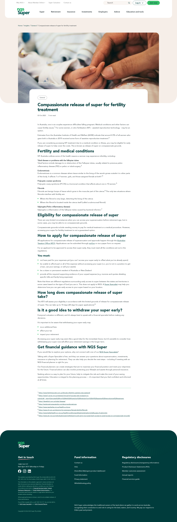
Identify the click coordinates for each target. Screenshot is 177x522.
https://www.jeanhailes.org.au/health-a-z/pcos (54, 407)
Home (20, 26)
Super (42, 11)
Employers (103, 11)
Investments (87, 11)
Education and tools (135, 11)
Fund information (80, 475)
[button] (129, 3)
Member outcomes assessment (133, 471)
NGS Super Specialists (108, 352)
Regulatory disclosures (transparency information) (140, 463)
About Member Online (36, 3)
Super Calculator (54, 3)
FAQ (76, 467)
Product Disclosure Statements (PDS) (135, 467)
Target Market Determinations (41, 490)
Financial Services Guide (40, 488)
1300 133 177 (23, 464)
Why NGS (19, 3)
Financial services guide (131, 479)
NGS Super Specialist (25, 504)
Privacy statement (81, 479)
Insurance (71, 11)
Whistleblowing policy (82, 483)
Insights (26, 26)
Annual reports (127, 475)
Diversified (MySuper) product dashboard (89, 471)
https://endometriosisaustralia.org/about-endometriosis (58, 404)
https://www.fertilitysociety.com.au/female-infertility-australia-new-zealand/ (64, 393)
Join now (153, 2)
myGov (92, 243)
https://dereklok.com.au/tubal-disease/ (52, 401)
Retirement (56, 11)
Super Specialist (111, 284)
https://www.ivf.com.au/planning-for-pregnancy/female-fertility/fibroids (63, 410)
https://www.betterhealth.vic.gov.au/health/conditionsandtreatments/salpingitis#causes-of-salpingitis (73, 413)
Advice (117, 11)
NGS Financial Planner (41, 504)
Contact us (67, 3)
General (34, 26)
